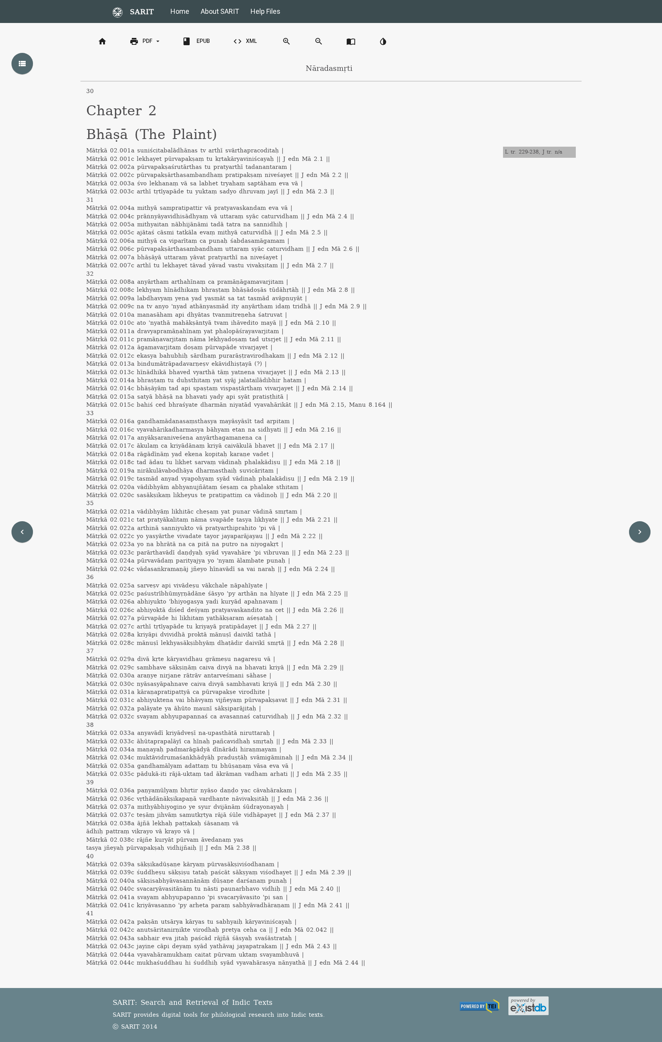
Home (179, 11)
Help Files (265, 11)
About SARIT (220, 11)
